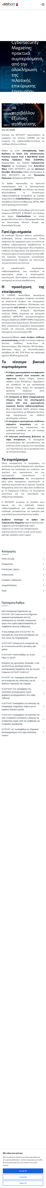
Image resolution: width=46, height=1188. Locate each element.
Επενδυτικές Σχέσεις (11, 569)
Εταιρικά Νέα (7, 564)
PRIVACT (28, 213)
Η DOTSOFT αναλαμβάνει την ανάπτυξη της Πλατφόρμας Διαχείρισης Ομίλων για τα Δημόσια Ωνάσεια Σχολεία (21, 706)
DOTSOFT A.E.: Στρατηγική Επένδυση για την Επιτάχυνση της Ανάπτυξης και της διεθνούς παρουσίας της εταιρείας (19, 680)
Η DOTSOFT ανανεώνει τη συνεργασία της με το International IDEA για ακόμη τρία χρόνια (20, 646)
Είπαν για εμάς (8, 558)
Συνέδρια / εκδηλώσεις (11, 580)
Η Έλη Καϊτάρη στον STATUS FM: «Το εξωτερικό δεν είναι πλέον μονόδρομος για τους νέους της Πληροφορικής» (20, 634)
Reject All (23, 1183)
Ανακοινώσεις (8, 574)
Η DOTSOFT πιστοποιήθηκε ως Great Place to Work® (18, 656)
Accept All (23, 1171)
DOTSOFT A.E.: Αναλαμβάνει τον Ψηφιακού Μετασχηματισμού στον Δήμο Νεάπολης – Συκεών (20, 732)
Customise (23, 1177)
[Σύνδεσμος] (10, 4)
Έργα (4, 590)
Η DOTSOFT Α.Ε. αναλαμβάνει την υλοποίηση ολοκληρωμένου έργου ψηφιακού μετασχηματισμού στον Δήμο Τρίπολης (19, 693)
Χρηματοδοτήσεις (9, 585)
